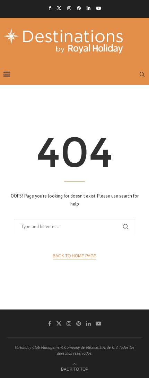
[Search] (142, 74)
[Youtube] (98, 8)
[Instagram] (69, 8)
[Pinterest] (79, 8)
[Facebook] (50, 8)
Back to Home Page (74, 256)
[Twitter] (59, 8)
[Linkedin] (88, 8)
